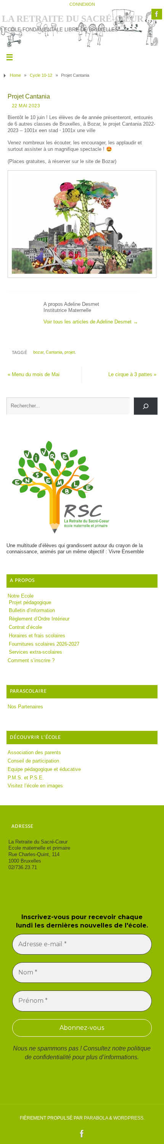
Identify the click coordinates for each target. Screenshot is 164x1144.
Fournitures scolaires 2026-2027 (44, 644)
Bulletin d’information (32, 610)
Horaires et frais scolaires (37, 635)
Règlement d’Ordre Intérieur (39, 619)
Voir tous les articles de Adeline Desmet (90, 322)
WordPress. (129, 1118)
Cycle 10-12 (41, 75)
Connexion (82, 4)
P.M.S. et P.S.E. (26, 777)
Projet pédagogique (30, 602)
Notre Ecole (21, 596)
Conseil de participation (33, 761)
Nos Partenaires (25, 706)
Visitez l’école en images (35, 786)
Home (15, 75)
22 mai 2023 (26, 105)
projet (69, 352)
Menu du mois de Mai (33, 374)
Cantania (54, 352)
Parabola (96, 1118)
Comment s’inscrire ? (31, 660)
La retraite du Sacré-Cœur (72, 19)
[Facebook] (156, 14)
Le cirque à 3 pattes (132, 374)
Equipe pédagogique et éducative (44, 769)
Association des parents (34, 752)
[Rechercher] (146, 406)
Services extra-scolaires (35, 652)
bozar (38, 352)
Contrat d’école (25, 627)
